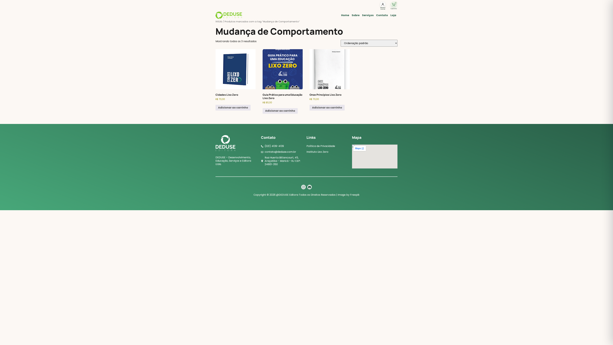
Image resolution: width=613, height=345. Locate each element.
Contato (382, 15)
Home (345, 15)
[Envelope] (309, 187)
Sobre (355, 15)
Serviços (368, 15)
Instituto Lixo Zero (317, 152)
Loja (393, 15)
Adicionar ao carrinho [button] (233, 107)
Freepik (354, 195)
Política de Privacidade (320, 146)
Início (219, 21)
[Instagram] (303, 187)
